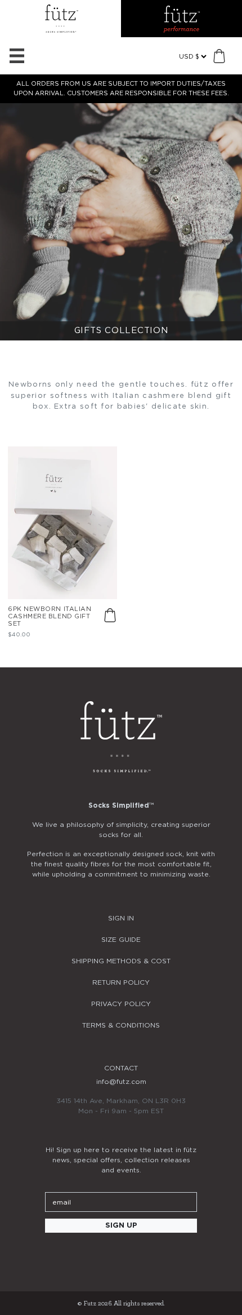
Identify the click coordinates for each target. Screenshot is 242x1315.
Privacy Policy (121, 1003)
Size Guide (121, 939)
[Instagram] (90, 1256)
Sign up (121, 1225)
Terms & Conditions (121, 1025)
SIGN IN (121, 918)
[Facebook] (121, 1256)
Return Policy (121, 982)
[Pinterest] (151, 1256)
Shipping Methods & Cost (121, 961)
